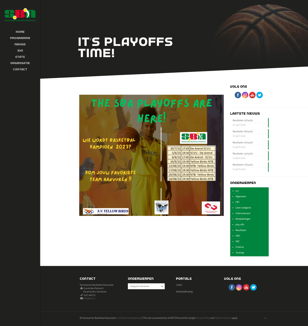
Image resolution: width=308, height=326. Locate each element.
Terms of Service (223, 318)
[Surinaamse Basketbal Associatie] (20, 14)
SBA (237, 236)
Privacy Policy (203, 318)
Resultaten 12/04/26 (243, 164)
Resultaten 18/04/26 (243, 131)
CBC (237, 202)
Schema (239, 247)
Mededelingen (242, 219)
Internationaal (242, 213)
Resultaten (240, 230)
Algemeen (240, 196)
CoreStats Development (129, 318)
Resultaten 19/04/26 (243, 120)
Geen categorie (243, 207)
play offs (239, 224)
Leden (179, 285)
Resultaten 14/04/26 (243, 153)
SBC (237, 241)
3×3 (237, 191)
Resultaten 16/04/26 (243, 142)
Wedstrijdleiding (184, 291)
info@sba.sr (89, 298)
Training (239, 252)
